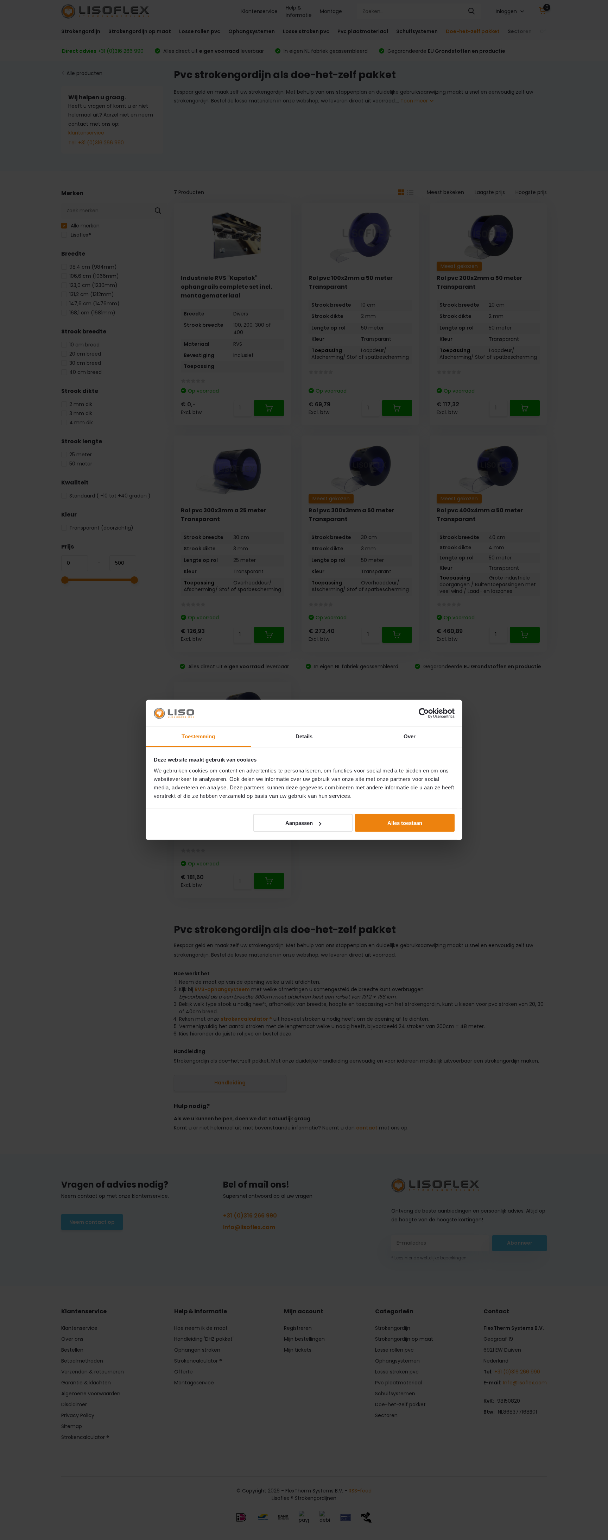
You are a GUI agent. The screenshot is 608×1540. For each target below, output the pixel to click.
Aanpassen (299, 823)
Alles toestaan (404, 823)
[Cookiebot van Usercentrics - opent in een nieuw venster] (424, 713)
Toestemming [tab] (198, 736)
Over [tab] (410, 736)
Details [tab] (304, 736)
